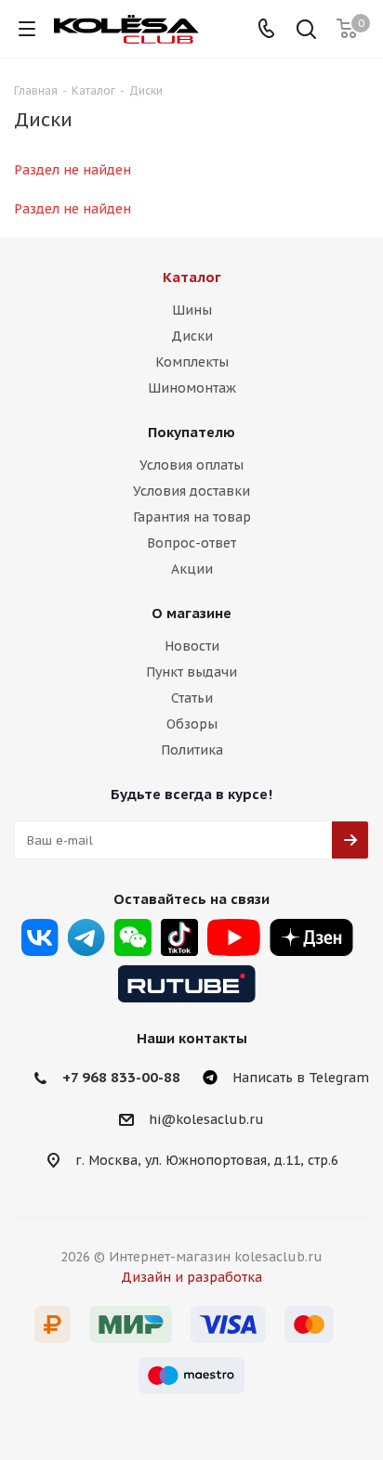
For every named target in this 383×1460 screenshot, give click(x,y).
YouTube (233, 937)
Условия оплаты (191, 465)
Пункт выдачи (191, 672)
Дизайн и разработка (191, 1277)
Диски (192, 336)
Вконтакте (40, 937)
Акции (192, 569)
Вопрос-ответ (191, 543)
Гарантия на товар (192, 517)
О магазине (191, 613)
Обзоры (192, 724)
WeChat (133, 937)
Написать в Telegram (300, 1077)
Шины (192, 310)
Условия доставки (191, 491)
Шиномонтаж (192, 388)
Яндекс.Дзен (311, 937)
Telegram (86, 937)
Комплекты (192, 362)
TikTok (179, 937)
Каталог (192, 277)
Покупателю (191, 432)
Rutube (187, 983)
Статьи (192, 698)
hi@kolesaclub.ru (206, 1119)
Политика (192, 750)
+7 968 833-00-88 (121, 1077)
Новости (192, 646)
